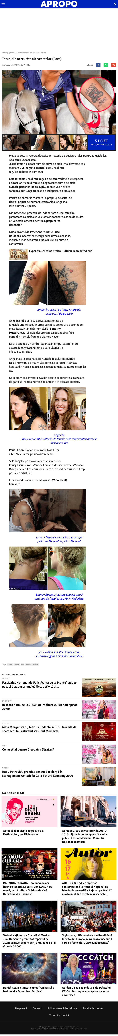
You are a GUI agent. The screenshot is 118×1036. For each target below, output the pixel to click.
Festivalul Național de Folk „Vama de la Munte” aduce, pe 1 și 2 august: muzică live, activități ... (39, 685)
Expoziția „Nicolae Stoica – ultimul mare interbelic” (61, 251)
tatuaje (28, 664)
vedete (35, 664)
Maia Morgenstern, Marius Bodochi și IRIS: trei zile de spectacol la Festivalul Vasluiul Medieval (39, 729)
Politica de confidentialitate (62, 1008)
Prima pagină (7, 52)
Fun (22, 664)
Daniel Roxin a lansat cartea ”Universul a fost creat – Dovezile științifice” (28, 989)
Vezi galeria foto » (101, 142)
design (16, 664)
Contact (37, 1008)
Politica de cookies (93, 1008)
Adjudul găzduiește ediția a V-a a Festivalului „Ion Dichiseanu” (23, 832)
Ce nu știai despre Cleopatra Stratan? (28, 749)
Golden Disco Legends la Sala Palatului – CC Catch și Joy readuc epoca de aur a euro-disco (87, 991)
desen (10, 664)
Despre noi (21, 1008)
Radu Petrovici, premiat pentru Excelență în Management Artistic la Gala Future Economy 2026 (37, 774)
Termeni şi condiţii (59, 1015)
